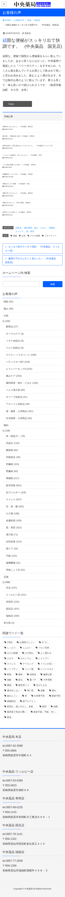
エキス (10, 658)
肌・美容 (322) (14, 527)
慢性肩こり (23, 685)
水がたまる (41, 685)
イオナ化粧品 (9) (15, 340)
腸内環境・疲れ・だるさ (35, 228)
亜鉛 (20, 674)
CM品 (9, 642)
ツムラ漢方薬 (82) (15, 390)
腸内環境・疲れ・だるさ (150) (22, 383)
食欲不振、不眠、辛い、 (45, 712)
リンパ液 (29, 669)
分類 (6, 315)
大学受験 (47, 679)
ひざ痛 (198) (12, 513)
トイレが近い (47, 663)
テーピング (28, 663)
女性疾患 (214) (14, 541)
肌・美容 (30, 231)
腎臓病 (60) (12, 471)
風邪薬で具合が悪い (16, 712)
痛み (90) (8, 308)
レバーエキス (47, 669)
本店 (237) (11, 587)
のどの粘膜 (12, 653)
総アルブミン (29, 701)
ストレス (20, 231)
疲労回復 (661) (14, 485)
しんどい (27, 647)
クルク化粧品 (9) (15, 347)
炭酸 (42, 690)
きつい (45, 642)
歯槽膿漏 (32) (13, 562)
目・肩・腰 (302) (15, 506)
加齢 (9, 679)
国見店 (19, 228)
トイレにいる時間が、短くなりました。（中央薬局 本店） (22, 155)
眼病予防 (56, 696)
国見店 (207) (12, 608)
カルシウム (25, 658)
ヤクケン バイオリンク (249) (21, 354)
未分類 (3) (9, 622)
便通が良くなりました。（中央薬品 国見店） (18, 126)
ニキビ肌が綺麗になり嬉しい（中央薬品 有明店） (19, 165)
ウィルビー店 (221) (16, 594)
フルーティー (50, 236)
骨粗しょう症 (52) (15, 569)
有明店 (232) (12, 601)
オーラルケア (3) (15, 333)
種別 (6, 425)
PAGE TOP (59, 867)
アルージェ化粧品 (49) (18, 404)
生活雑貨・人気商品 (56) (19, 418)
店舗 (6, 576)
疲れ (54, 690)
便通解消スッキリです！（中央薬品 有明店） (18, 174)
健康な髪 (47, 674)
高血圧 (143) (12, 443)
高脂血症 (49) (13, 457)
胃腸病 (52, 228)
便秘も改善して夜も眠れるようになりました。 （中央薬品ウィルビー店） (28, 145)
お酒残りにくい (27, 642)
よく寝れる (45, 653)
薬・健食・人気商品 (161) (19, 411)
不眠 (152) (11, 555)
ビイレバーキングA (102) (19, 368)
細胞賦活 (11, 701)
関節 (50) (8, 301)
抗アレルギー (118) (16, 492)
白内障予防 (39, 696)
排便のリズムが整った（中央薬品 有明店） (17, 212)
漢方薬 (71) (12, 534)
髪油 (9, 717)
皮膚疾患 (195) (14, 520)
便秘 (15, 236)
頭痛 (56, 706)
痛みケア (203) (14, 376)
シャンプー (43, 658)
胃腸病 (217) (12, 478)
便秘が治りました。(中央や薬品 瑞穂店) (16, 202)
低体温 (33, 674)
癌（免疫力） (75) (15, 436)
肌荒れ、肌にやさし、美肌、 (21, 706)
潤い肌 (30, 690)
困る (20, 679)
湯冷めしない (13, 690)
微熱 (9, 685)
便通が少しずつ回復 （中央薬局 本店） (16, 184)
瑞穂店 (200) (12, 615)
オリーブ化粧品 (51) (16, 397)
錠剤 (44, 706)
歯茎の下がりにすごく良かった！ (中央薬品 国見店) (31, 260)
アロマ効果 (35, 236)
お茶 (24, 236)
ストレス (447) (14, 499)
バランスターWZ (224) (18, 361)
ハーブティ (12, 669)
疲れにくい (12, 696)
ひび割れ (29, 653)
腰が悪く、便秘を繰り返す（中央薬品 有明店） (19, 136)
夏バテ (33, 679)
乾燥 (9, 674)
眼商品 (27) (12, 326)
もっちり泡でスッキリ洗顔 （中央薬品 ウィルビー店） (32, 248)
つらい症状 (43, 647)
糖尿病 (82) (12, 450)
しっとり (11, 647)
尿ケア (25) (12, 548)
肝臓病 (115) (12, 464)
